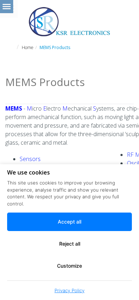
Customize (69, 266)
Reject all (69, 244)
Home (28, 47)
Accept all (69, 222)
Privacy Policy (69, 290)
